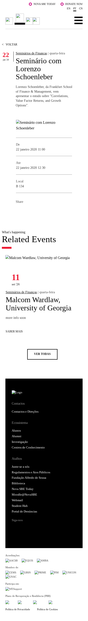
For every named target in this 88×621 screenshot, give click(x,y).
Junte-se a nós (20, 466)
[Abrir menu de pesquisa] (64, 20)
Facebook (19, 212)
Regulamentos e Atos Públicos (31, 472)
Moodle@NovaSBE (24, 494)
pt (74, 8)
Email (47, 212)
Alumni (16, 436)
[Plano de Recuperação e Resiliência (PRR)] (23, 601)
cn (81, 8)
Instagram (33, 528)
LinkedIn (38, 212)
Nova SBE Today (45, 4)
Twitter (29, 212)
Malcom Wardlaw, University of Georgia (38, 303)
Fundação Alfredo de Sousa (29, 477)
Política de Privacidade (17, 609)
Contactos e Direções (25, 411)
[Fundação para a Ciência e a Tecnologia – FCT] (9, 601)
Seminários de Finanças (31, 53)
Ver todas (42, 354)
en (68, 8)
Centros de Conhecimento (28, 447)
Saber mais (14, 331)
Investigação (20, 442)
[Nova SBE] (23, 19)
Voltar (9, 44)
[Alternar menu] (78, 20)
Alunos (16, 430)
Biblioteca (18, 483)
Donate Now (74, 4)
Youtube (50, 528)
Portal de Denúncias (24, 511)
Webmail (17, 500)
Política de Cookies (47, 609)
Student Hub (20, 506)
